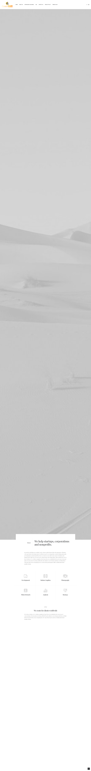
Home (17, 4)
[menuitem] (16, 4)
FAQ (36, 4)
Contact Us (41, 4)
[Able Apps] (7, 4)
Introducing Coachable (29, 4)
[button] (87, 4)
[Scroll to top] (89, 768)
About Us (21, 4)
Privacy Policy (48, 4)
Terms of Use (54, 4)
